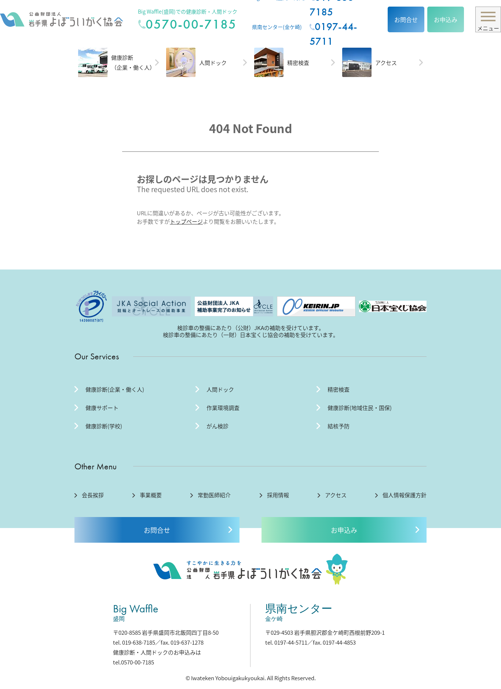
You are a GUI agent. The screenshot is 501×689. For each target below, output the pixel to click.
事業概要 (151, 495)
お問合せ (406, 19)
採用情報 (278, 495)
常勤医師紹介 (214, 495)
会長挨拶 (93, 495)
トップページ (186, 221)
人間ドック (213, 62)
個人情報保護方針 (405, 495)
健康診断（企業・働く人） (133, 62)
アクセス (386, 62)
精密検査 (298, 62)
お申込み (445, 19)
